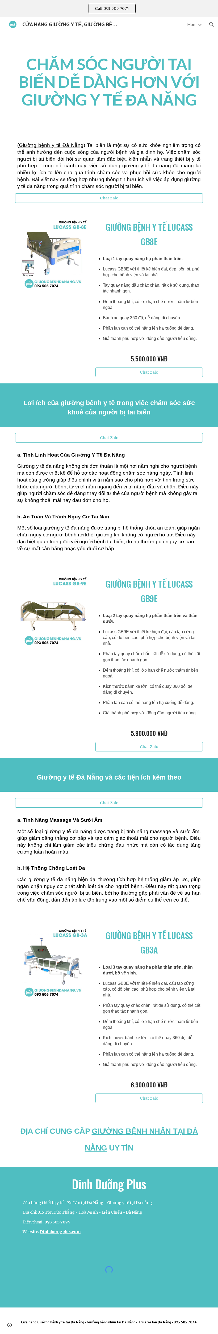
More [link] (191, 24)
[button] (211, 24)
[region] (109, 8)
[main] (109, 82)
